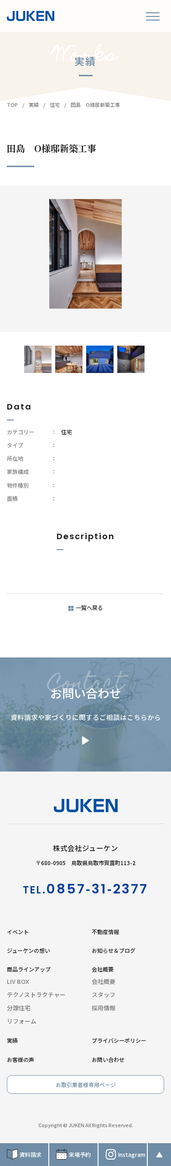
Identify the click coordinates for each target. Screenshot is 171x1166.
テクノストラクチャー (36, 994)
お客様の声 (20, 1059)
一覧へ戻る (89, 607)
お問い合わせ (108, 1059)
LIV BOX (18, 981)
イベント (18, 931)
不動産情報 (105, 931)
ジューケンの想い (28, 950)
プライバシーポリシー (119, 1040)
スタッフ (103, 994)
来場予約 (80, 1154)
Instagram (131, 1154)
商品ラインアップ (29, 969)
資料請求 (30, 1154)
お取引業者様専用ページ (86, 1084)
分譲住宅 (19, 1007)
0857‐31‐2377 (97, 889)
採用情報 (103, 1007)
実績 (12, 1040)
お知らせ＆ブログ (113, 950)
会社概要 (103, 981)
